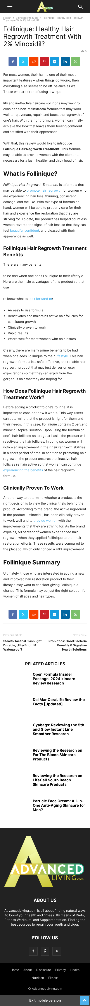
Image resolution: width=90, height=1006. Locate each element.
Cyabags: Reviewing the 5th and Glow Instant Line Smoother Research (58, 729)
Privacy (60, 970)
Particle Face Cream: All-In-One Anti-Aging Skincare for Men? (59, 805)
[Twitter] (23, 61)
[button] (9, 6)
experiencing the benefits (23, 470)
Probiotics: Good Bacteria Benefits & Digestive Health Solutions (67, 645)
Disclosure (43, 970)
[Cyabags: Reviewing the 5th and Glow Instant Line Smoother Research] (16, 733)
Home (15, 970)
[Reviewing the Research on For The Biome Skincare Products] (16, 758)
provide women (45, 520)
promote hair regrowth (44, 190)
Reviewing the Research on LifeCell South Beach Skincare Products (57, 780)
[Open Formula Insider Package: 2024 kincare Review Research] (16, 682)
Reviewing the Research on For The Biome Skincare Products (57, 754)
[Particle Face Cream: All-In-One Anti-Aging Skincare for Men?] (16, 809)
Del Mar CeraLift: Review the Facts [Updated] (59, 701)
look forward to (40, 299)
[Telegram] (54, 61)
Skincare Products (27, 17)
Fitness (53, 978)
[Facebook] (13, 61)
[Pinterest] (44, 61)
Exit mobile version (45, 1000)
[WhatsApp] (75, 61)
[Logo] (45, 887)
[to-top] (84, 998)
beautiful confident (24, 230)
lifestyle (62, 356)
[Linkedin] (65, 61)
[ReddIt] (33, 61)
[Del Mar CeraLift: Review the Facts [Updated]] (16, 707)
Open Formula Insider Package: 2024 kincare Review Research (54, 678)
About (27, 970)
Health (7, 17)
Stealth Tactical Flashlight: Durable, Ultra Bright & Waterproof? (22, 645)
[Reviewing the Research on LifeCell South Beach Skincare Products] (16, 783)
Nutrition (38, 978)
